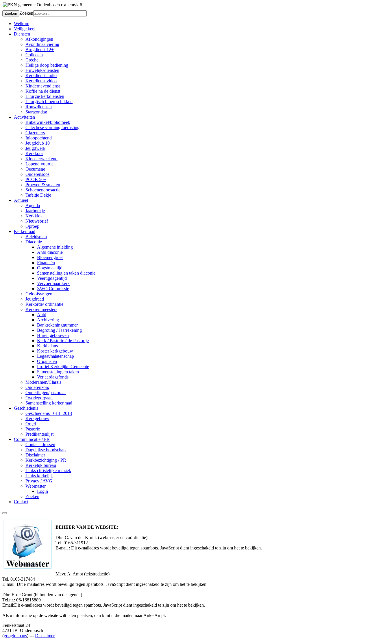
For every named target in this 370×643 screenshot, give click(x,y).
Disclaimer (45, 635)
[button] (22, 33)
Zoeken (11, 13)
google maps (15, 635)
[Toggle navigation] (4, 513)
